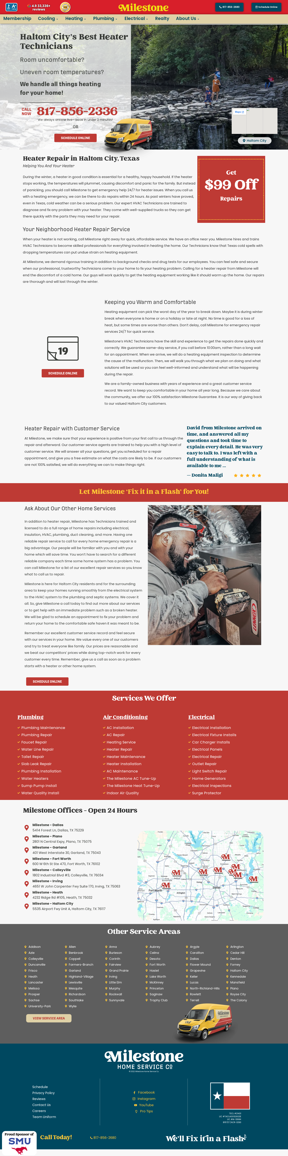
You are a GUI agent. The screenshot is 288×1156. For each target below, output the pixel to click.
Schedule (40, 1087)
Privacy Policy (43, 1093)
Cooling (46, 18)
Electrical (134, 18)
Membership (17, 18)
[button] (266, 7)
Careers (39, 1111)
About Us (186, 18)
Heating (74, 18)
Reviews (39, 1099)
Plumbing (103, 18)
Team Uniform (44, 1117)
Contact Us (41, 1105)
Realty (162, 18)
